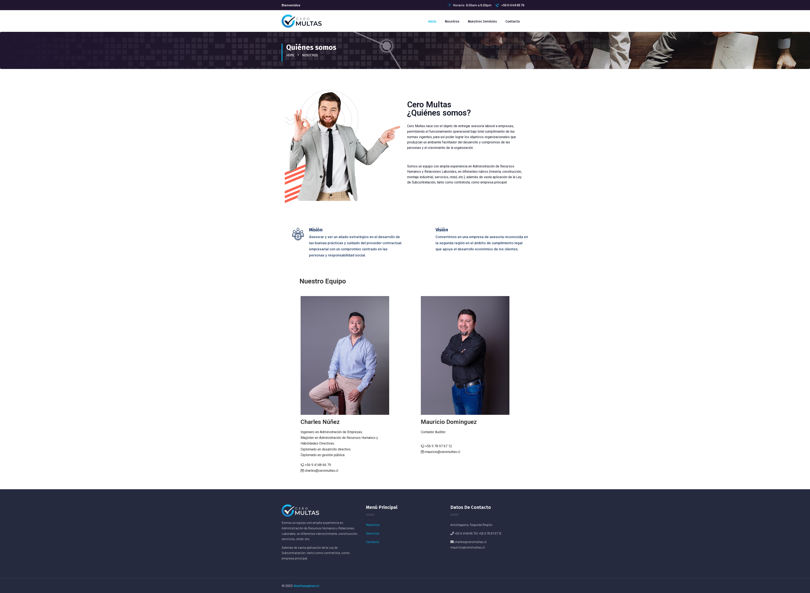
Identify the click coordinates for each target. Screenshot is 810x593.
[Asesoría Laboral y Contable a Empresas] (302, 21)
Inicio (432, 21)
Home (291, 55)
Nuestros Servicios (482, 21)
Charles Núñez (320, 421)
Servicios (372, 533)
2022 (525, 585)
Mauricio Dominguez (449, 421)
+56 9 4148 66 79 (512, 5)
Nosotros (452, 21)
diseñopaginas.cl (306, 586)
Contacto (512, 21)
